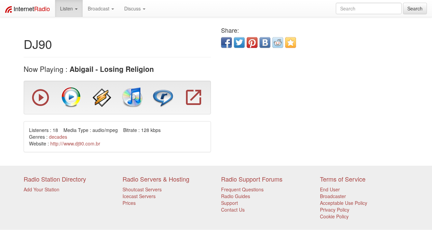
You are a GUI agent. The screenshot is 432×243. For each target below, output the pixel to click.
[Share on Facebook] (226, 42)
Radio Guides (235, 196)
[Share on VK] (265, 42)
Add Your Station (41, 189)
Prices (129, 202)
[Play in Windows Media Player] (71, 96)
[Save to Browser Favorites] (290, 42)
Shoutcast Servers (142, 189)
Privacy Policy (334, 209)
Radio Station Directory (55, 178)
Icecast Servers (139, 196)
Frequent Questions (242, 189)
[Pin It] (252, 42)
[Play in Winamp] (102, 96)
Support (229, 202)
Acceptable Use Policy (343, 202)
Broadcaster (333, 196)
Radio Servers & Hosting (156, 178)
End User (330, 189)
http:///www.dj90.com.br (75, 143)
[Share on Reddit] (277, 42)
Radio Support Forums (251, 178)
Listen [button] (67, 8)
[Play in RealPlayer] (163, 96)
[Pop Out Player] (40, 104)
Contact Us (233, 209)
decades (58, 136)
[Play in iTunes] (132, 96)
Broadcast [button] (99, 8)
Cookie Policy (334, 216)
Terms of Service (343, 178)
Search (415, 8)
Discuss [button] (133, 8)
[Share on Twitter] (239, 42)
